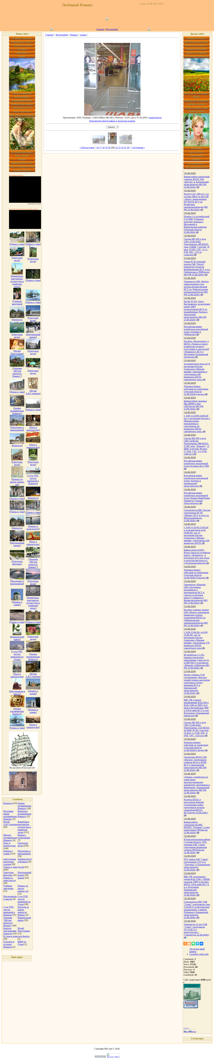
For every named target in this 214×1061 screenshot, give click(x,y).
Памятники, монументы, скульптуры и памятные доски (17, 281)
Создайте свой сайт (199, 954)
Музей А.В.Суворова (33, 392)
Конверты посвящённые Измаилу (24, 814)
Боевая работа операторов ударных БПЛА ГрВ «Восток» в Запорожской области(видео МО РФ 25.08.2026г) (197, 181)
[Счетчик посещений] (190, 1007)
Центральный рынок (33, 335)
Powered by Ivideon (34, 203)
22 (116, 147)
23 (119, 147)
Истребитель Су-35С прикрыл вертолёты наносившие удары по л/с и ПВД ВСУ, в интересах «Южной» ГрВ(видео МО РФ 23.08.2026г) (196, 661)
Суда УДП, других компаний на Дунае (17, 655)
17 (100, 147)
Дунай (21, 867)
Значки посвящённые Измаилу (17, 411)
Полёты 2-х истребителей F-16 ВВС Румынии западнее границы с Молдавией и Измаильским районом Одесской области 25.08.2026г (196, 224)
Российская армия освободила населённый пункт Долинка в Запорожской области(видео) (196, 480)
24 (122, 147)
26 (128, 147)
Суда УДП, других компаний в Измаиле (33, 479)
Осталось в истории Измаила (8, 944)
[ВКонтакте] (201, 943)
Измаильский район (17, 638)
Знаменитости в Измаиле (25, 860)
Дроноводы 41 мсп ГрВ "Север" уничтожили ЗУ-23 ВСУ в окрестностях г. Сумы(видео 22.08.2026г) (196, 929)
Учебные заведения (17, 302)
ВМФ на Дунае (22, 943)
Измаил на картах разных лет (17, 482)
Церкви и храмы (17, 603)
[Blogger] (189, 943)
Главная (100, 29)
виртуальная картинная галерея (9, 862)
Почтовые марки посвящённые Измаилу (10, 815)
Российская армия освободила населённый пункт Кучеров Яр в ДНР (196, 463)
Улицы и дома (17, 244)
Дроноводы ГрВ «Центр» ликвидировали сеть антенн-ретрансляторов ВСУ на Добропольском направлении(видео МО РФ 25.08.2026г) (196, 288)
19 (106, 147)
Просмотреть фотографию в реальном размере (112, 121)
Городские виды (17, 259)
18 (103, 147)
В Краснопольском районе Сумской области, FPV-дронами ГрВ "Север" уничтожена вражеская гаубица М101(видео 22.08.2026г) (197, 846)
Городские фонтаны (17, 562)
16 (97, 147)
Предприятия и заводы (17, 692)
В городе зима (10, 936)
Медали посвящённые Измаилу (10, 838)
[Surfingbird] (197, 943)
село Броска (23, 936)
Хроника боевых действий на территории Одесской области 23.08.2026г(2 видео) (196, 746)
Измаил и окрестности (32, 527)
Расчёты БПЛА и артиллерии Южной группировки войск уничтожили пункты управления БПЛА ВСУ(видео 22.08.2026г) (196, 806)
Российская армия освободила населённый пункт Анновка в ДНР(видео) (196, 330)
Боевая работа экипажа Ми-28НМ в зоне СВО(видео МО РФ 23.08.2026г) (195, 405)
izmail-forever (155, 117)
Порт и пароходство (32, 428)
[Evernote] (193, 943)
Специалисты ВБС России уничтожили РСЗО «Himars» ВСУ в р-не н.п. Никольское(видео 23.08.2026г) (197, 515)
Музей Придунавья (17, 352)
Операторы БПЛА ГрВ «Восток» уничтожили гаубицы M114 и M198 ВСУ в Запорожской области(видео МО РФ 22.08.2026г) (195, 763)
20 (109, 147)
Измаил (74, 35)
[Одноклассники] (185, 943)
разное (21, 878)
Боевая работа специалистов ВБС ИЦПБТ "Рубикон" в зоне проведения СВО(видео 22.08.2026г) (197, 827)
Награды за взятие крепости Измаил (23, 911)
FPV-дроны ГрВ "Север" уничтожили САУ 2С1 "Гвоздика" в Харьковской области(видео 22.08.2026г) (197, 864)
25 (125, 147)
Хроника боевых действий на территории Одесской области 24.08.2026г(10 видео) (196, 574)
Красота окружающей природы (9, 931)
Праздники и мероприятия (17, 428)
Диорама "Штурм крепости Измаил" (17, 372)
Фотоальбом (112, 29)
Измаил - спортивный (24, 836)
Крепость (17, 319)
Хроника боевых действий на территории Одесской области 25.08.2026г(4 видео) (196, 390)
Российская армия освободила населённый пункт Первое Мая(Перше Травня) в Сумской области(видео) (197, 498)
